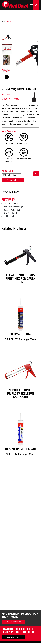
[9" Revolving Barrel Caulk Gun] (7, 37)
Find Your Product (13, 621)
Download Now (13, 637)
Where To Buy (13, 180)
